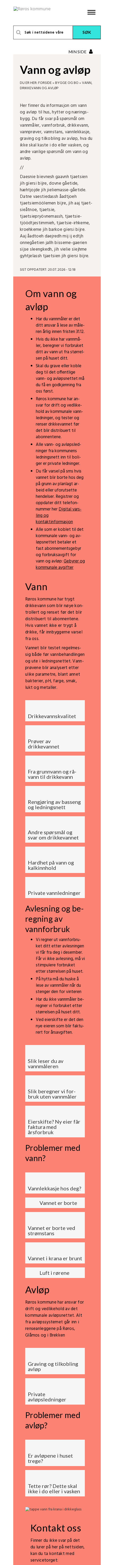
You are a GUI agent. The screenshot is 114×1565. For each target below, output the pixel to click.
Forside (45, 83)
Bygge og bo (66, 83)
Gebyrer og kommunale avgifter (60, 564)
